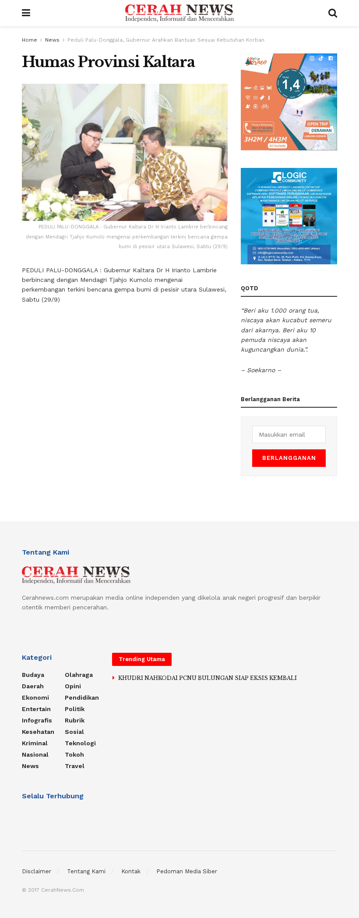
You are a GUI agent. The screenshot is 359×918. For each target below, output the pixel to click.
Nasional (35, 754)
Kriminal (35, 743)
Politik (74, 708)
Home (29, 40)
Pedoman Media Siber (186, 871)
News (52, 40)
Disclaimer (36, 871)
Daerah (33, 686)
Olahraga (79, 674)
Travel (74, 765)
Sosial (74, 731)
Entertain (36, 708)
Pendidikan (82, 697)
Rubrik (74, 720)
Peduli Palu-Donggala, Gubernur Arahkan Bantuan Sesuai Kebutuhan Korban (165, 40)
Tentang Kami (86, 871)
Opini (73, 686)
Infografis (37, 720)
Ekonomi (35, 697)
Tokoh (74, 754)
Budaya (33, 674)
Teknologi (80, 743)
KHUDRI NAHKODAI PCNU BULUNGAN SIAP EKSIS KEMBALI (207, 678)
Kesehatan (38, 731)
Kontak (131, 871)
